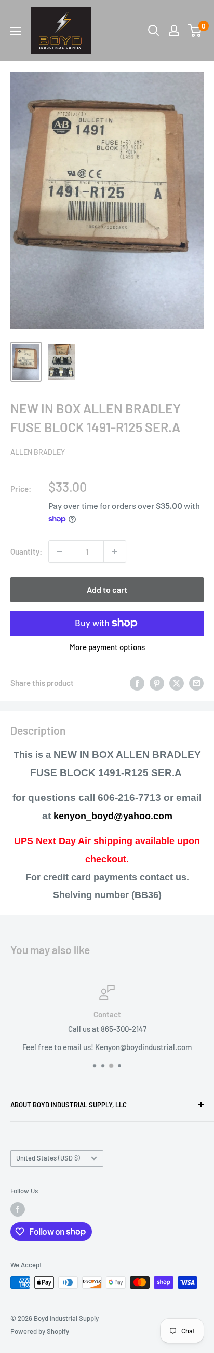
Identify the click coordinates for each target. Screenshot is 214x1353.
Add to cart (107, 590)
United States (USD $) (48, 1158)
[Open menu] (15, 31)
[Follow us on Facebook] (17, 1209)
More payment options (107, 647)
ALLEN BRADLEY (37, 452)
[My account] (174, 30)
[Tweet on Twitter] (176, 683)
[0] (195, 30)
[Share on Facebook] (137, 683)
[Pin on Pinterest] (157, 683)
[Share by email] (196, 683)
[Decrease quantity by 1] (60, 551)
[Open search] (153, 30)
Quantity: (26, 551)
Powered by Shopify (39, 1331)
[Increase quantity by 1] (115, 551)
